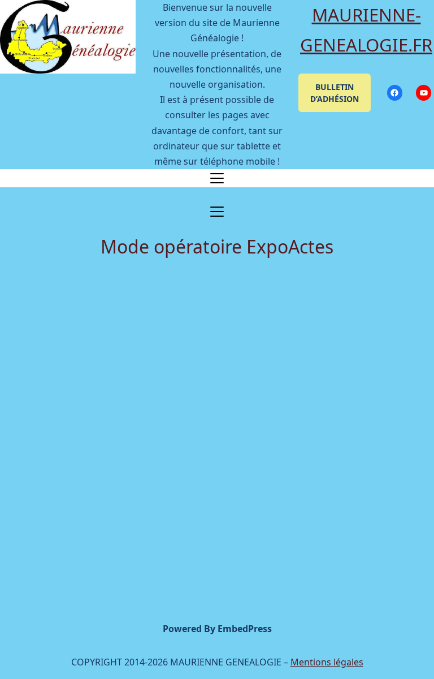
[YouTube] (423, 92)
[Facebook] (394, 92)
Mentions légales (326, 662)
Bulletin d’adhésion (334, 92)
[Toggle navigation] (217, 178)
